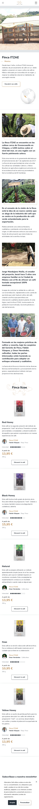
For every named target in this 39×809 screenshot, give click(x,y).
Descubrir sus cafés (11, 84)
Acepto (12, 802)
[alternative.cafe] (19, 3)
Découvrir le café (19, 462)
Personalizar (25, 802)
